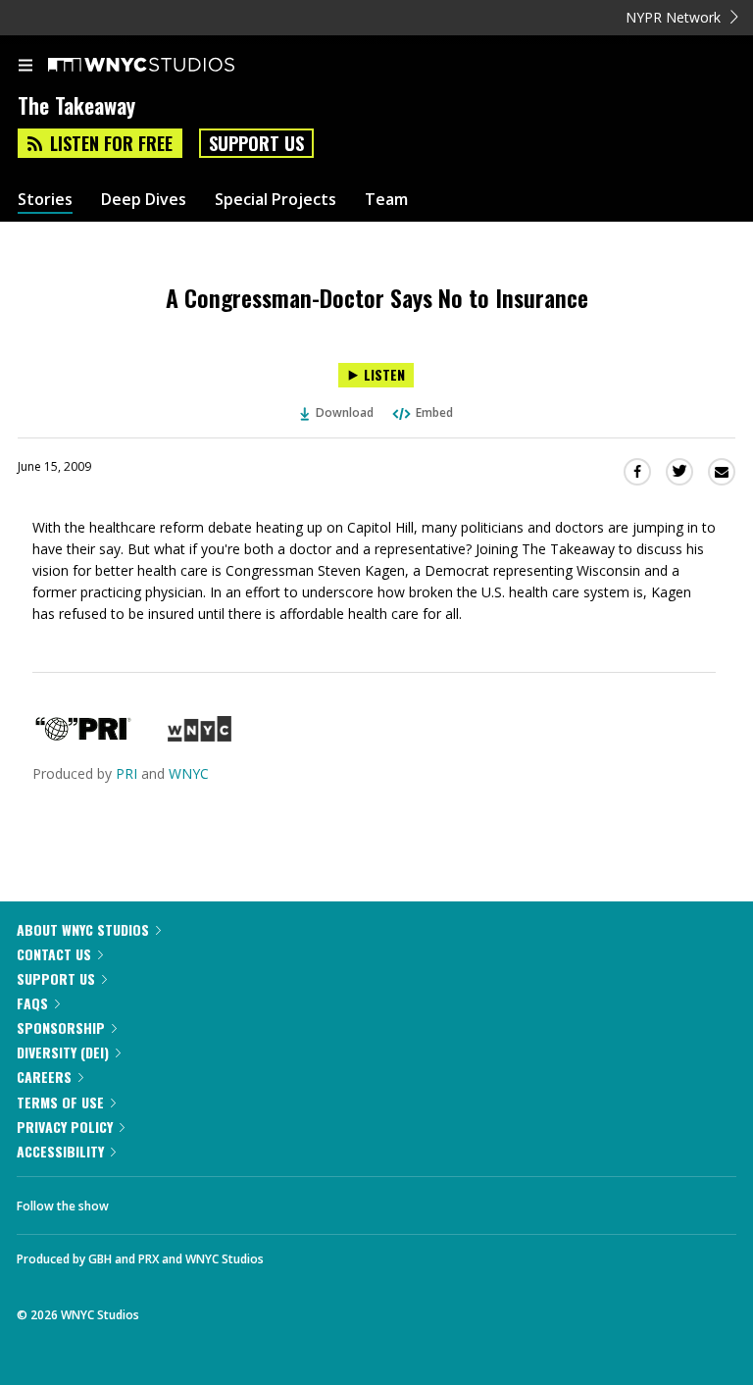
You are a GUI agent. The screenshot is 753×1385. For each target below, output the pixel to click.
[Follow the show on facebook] (143, 1200)
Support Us (256, 143)
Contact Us (54, 954)
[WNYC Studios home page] (165, 66)
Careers (44, 1076)
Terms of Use (60, 1102)
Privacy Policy (65, 1126)
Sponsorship (61, 1027)
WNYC (189, 773)
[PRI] (83, 736)
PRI (126, 773)
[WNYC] (199, 736)
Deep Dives (143, 199)
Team (386, 199)
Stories (45, 199)
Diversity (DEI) (63, 1052)
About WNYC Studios (83, 929)
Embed (434, 412)
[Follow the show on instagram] (250, 1200)
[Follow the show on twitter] (197, 1200)
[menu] (25, 67)
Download (345, 412)
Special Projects (275, 199)
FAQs (32, 1003)
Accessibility (60, 1151)
